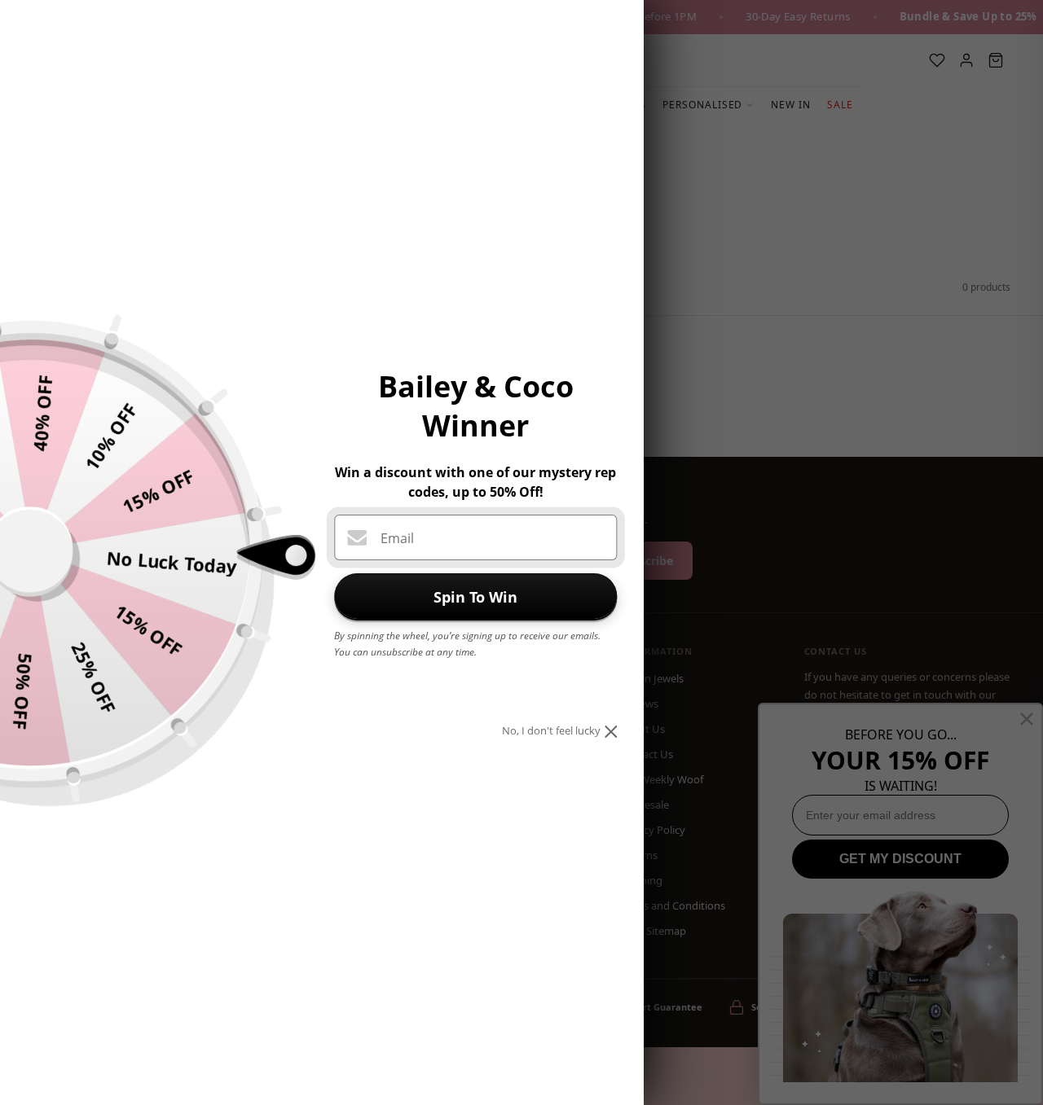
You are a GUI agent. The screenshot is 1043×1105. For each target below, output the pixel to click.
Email (397, 538)
